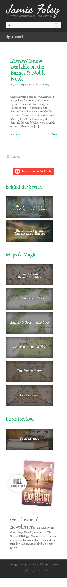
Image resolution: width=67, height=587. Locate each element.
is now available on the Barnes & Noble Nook (27, 70)
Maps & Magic (21, 254)
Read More (15, 134)
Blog (47, 84)
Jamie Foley (19, 84)
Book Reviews (20, 419)
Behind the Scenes (24, 187)
